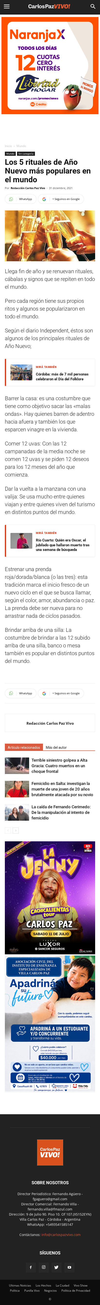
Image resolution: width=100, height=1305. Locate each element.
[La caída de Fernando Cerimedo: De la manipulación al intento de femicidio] (17, 812)
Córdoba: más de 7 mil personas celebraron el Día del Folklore (62, 376)
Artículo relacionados (24, 747)
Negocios (50, 1290)
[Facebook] (31, 1267)
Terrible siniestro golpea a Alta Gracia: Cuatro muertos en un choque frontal (59, 766)
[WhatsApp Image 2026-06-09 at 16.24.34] (50, 953)
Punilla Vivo (32, 1290)
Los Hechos (43, 1285)
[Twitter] (56, 1267)
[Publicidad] (50, 65)
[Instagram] (44, 1267)
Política (15, 1290)
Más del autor (56, 747)
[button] (93, 6)
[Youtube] (69, 1267)
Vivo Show (80, 1285)
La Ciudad (62, 1285)
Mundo (21, 146)
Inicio (8, 146)
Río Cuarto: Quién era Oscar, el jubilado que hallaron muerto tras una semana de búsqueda (63, 545)
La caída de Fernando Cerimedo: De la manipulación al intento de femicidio (61, 812)
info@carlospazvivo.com (61, 1234)
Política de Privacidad (75, 1290)
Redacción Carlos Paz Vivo (28, 188)
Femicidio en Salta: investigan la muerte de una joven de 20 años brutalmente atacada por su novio (62, 789)
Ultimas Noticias (20, 1285)
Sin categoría (25, 153)
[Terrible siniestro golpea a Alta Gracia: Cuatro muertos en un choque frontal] (17, 765)
